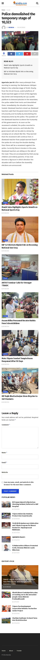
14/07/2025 (16, 553)
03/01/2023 (21, 27)
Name (4, 453)
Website (5, 472)
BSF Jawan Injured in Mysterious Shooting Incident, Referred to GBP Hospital (25, 504)
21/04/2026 (16, 623)
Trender (19, 651)
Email (4, 462)
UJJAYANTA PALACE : (19, 537)
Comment (6, 425)
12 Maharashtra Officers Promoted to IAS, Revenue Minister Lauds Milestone (25, 548)
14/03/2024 (16, 613)
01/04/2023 (16, 540)
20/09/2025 (7, 587)
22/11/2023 (16, 602)
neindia (11, 27)
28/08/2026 (6, 326)
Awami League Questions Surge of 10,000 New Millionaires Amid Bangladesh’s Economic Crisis (19, 581)
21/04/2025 (16, 509)
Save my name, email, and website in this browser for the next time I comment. (19, 483)
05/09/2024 (16, 519)
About (11, 651)
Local (8, 10)
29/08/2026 (6, 213)
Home (3, 10)
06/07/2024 (16, 532)
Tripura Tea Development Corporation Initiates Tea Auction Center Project (24, 608)
